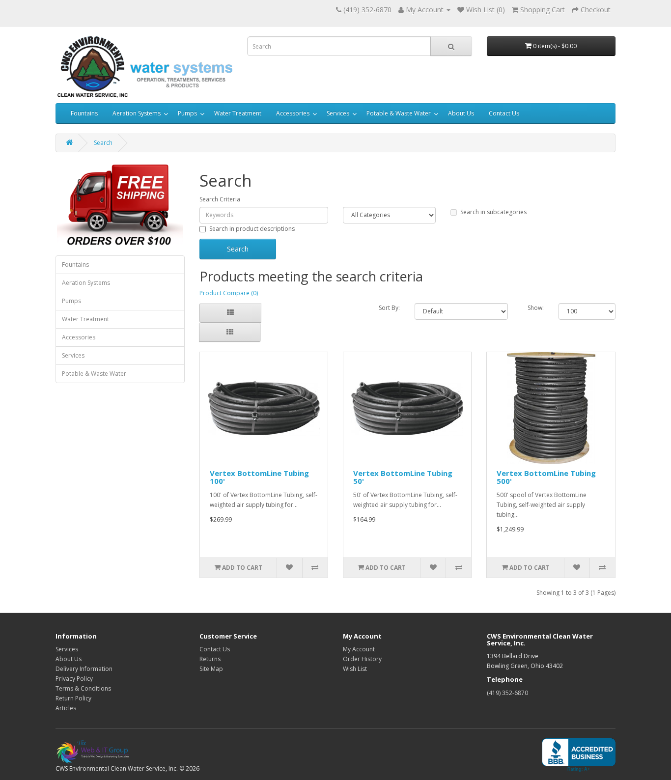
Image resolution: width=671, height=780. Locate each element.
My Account (359, 649)
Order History (362, 659)
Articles (66, 708)
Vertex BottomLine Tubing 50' (402, 477)
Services (338, 113)
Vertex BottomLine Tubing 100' (259, 477)
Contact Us (504, 113)
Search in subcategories (493, 212)
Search (103, 143)
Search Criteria (219, 199)
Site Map (211, 669)
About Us (461, 113)
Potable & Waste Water (398, 113)
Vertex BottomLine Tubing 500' (546, 477)
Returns (210, 659)
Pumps (187, 113)
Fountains (84, 113)
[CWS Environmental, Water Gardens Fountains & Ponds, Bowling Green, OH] (578, 755)
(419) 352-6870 (507, 693)
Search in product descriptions (252, 228)
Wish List (355, 669)
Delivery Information (84, 669)
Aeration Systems (136, 113)
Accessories (292, 113)
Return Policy (73, 698)
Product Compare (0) (228, 293)
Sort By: (389, 308)
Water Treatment (237, 113)
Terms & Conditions (83, 688)
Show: (536, 308)
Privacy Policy (74, 678)
